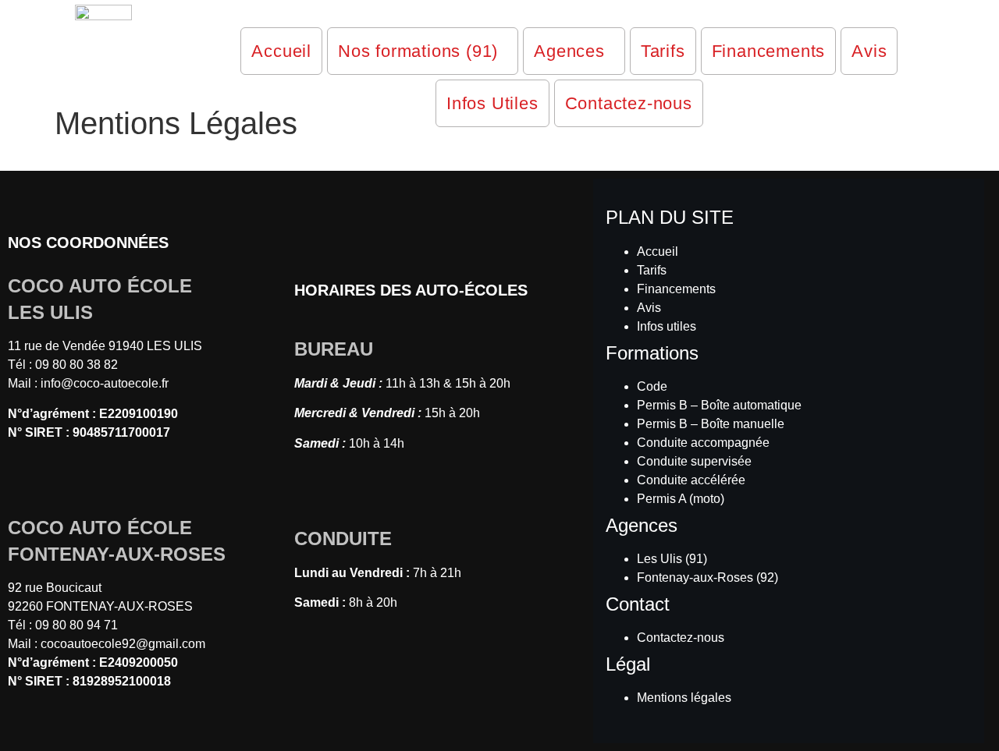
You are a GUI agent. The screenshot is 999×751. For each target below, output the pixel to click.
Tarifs (663, 51)
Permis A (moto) (680, 498)
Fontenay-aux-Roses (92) (707, 577)
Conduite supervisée (694, 461)
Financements (769, 51)
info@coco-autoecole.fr (105, 383)
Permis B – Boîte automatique (719, 405)
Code (652, 386)
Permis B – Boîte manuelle (710, 423)
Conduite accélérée (691, 480)
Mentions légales (684, 697)
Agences (569, 51)
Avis (869, 51)
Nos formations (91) (418, 51)
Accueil (281, 51)
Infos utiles (666, 326)
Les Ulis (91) (672, 558)
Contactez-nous (628, 103)
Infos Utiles (492, 103)
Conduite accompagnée (703, 442)
